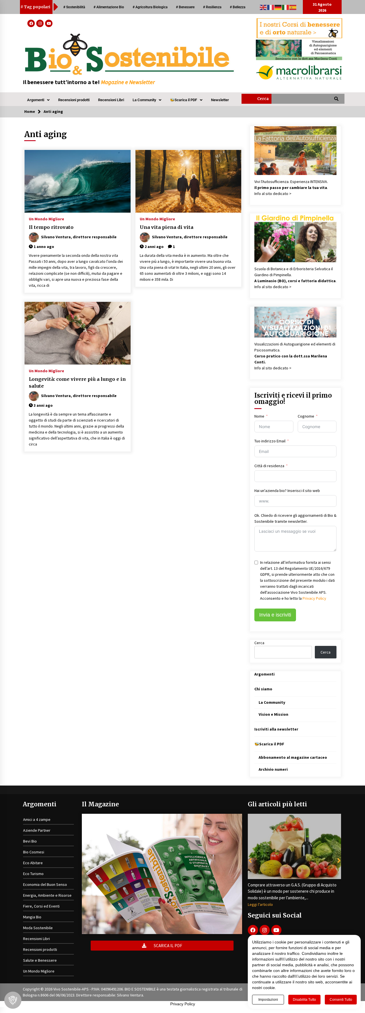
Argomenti (35, 100)
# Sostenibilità (74, 7)
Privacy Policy (314, 598)
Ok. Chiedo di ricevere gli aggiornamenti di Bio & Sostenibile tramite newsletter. (295, 518)
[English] (263, 6)
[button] (38, 100)
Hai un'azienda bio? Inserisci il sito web (287, 490)
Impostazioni (268, 1000)
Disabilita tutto (304, 1000)
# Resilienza (212, 7)
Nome (259, 416)
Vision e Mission (273, 714)
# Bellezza (237, 7)
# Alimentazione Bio (109, 7)
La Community (144, 100)
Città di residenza (269, 465)
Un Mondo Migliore (46, 218)
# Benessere (185, 7)
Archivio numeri (273, 769)
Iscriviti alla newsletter (276, 729)
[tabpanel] (294, 860)
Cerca (259, 642)
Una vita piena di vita (166, 227)
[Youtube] (48, 23)
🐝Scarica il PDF (183, 100)
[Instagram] (40, 23)
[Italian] (285, 6)
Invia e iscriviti (275, 615)
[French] (271, 6)
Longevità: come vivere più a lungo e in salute (77, 382)
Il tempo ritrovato (51, 227)
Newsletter (220, 100)
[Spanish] (293, 6)
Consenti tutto (341, 1000)
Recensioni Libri (111, 100)
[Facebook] (31, 23)
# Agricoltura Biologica (150, 7)
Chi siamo (263, 688)
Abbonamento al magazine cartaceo (293, 757)
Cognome (306, 416)
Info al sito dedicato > (272, 193)
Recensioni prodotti (74, 100)
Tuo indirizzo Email (269, 441)
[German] (278, 6)
